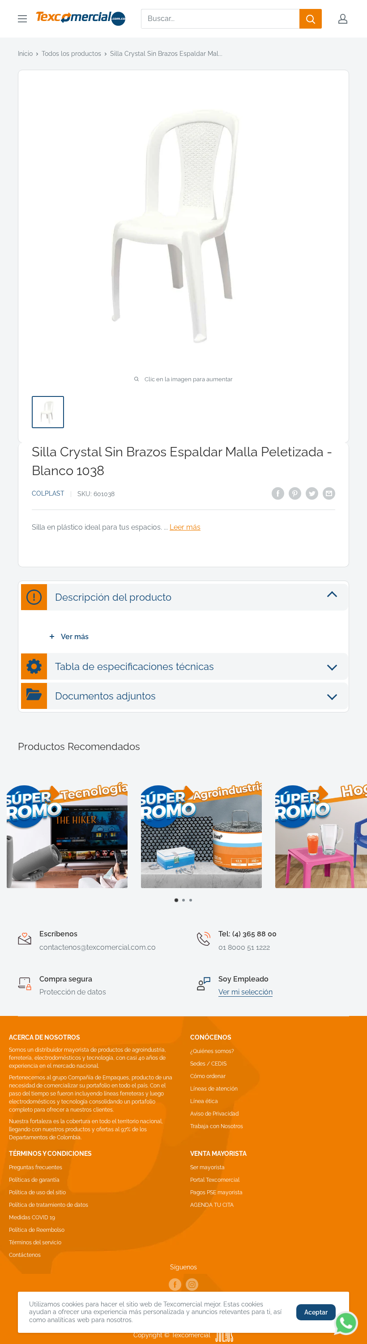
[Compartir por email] (329, 493)
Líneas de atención (214, 1089)
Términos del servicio (35, 1242)
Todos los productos (71, 53)
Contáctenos (25, 1255)
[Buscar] (310, 19)
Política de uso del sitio (37, 1192)
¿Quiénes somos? (212, 1051)
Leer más (185, 527)
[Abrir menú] (22, 18)
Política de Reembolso (36, 1230)
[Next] (351, 841)
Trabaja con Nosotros (216, 1126)
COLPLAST (48, 493)
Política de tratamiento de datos (48, 1205)
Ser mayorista (207, 1167)
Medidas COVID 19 (32, 1217)
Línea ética (204, 1101)
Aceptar (316, 1312)
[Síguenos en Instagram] (192, 1284)
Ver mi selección (245, 992)
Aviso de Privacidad (214, 1114)
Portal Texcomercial (214, 1180)
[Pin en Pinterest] (295, 493)
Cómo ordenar (208, 1076)
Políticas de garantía (34, 1180)
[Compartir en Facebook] (278, 493)
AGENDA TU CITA (212, 1205)
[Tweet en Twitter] (312, 493)
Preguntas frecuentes (35, 1167)
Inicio (25, 53)
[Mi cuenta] (342, 19)
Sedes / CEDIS (208, 1064)
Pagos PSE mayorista (216, 1192)
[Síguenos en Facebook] (175, 1284)
